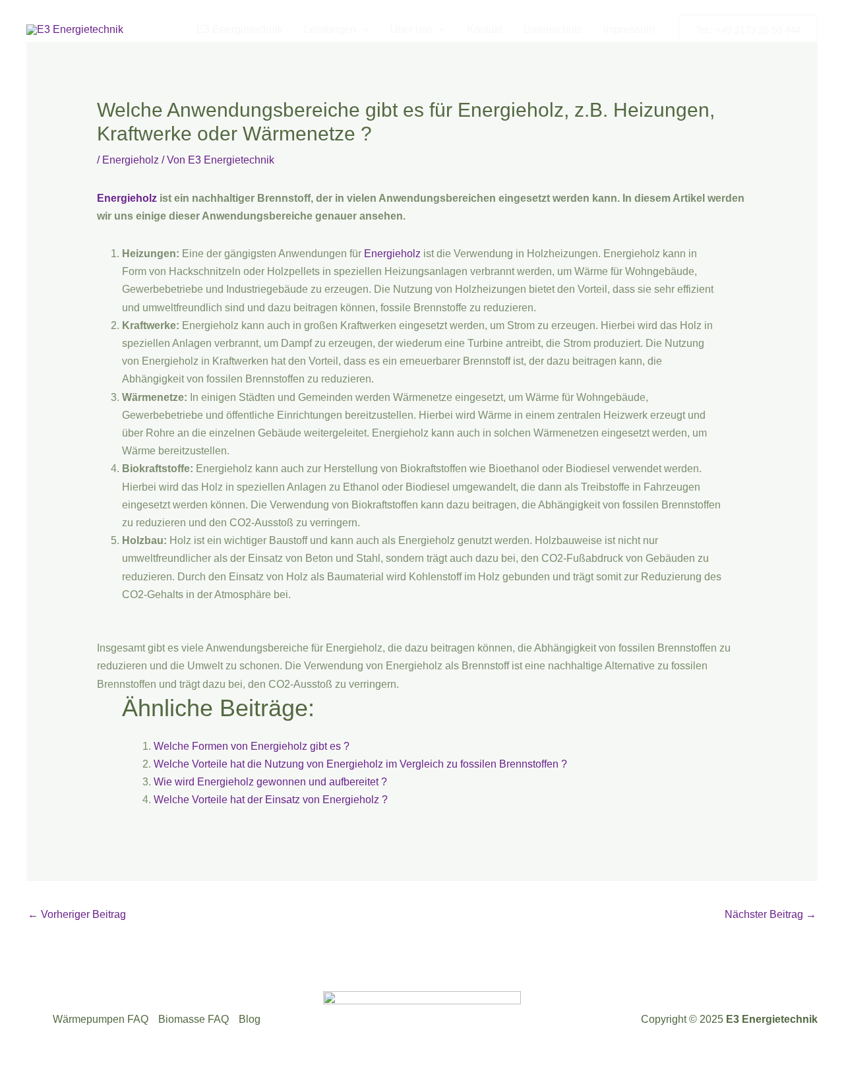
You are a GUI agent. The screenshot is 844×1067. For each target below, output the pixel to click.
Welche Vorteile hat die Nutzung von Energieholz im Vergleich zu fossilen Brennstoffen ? (360, 764)
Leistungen (330, 29)
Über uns (411, 29)
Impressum (629, 29)
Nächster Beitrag (770, 914)
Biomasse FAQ (193, 1019)
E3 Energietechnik (239, 29)
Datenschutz (553, 29)
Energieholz (130, 160)
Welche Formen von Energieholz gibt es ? (251, 746)
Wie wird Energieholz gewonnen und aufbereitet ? (270, 781)
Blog (249, 1019)
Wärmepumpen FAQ (100, 1019)
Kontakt (484, 29)
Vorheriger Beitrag (77, 914)
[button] (362, 30)
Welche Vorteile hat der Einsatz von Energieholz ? (271, 799)
